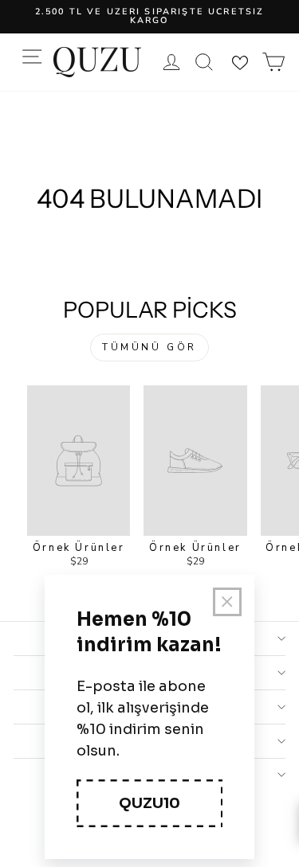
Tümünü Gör (149, 347)
